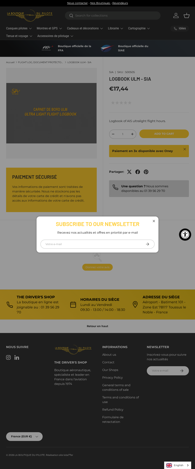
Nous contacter (77, 3)
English (178, 465)
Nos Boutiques (100, 3)
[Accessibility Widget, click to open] (185, 234)
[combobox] (177, 465)
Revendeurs (120, 3)
